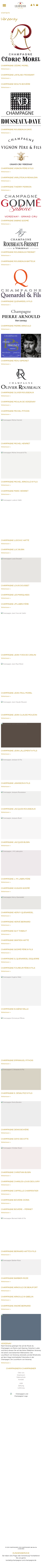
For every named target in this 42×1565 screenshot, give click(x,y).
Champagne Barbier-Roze (14, 1278)
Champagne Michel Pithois (15, 411)
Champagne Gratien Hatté (15, 940)
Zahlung (21, 1386)
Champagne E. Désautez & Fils (16, 1093)
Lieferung (21, 1388)
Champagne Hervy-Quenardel (17, 913)
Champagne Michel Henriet (15, 444)
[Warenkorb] (37, 5)
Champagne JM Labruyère (15, 604)
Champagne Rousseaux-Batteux (18, 261)
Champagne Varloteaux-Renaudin (19, 178)
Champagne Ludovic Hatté (15, 540)
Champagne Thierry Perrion (16, 187)
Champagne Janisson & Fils (15, 783)
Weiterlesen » (6, 69)
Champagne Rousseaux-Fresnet (18, 252)
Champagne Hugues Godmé (15, 888)
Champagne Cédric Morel (15, 66)
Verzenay (6, 1344)
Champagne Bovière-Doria (15, 1200)
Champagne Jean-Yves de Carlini (18, 655)
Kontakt (21, 1379)
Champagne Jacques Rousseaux (18, 809)
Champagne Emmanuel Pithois (17, 1060)
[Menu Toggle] (4, 5)
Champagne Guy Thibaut (14, 931)
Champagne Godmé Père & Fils (17, 949)
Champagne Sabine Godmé (15, 221)
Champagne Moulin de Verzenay (18, 402)
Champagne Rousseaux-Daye (16, 129)
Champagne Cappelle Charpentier (19, 1191)
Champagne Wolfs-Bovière (15, 84)
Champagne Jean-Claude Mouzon (19, 715)
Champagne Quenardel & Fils (16, 301)
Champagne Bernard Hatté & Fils (18, 1251)
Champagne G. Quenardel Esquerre (20, 959)
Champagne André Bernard (16, 1306)
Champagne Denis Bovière (15, 1130)
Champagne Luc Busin (12, 550)
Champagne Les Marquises (15, 595)
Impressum (21, 1375)
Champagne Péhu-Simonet (15, 361)
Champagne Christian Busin (16, 1172)
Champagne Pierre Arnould (16, 326)
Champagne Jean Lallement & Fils (19, 751)
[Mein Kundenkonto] (31, 5)
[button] (34, 5)
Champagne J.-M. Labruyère (15, 879)
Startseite (5, 13)
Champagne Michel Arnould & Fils (19, 482)
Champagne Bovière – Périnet (17, 1209)
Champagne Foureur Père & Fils (18, 968)
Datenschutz (21, 1377)
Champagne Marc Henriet (14, 491)
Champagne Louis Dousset (15, 586)
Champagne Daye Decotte (15, 1139)
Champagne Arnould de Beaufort (19, 1287)
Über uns (21, 1373)
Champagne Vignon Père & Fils (17, 168)
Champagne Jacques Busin (15, 842)
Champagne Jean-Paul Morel (16, 693)
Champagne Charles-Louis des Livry (20, 1182)
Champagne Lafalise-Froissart (17, 75)
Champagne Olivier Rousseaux (17, 393)
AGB (21, 1383)
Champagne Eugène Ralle (15, 1009)
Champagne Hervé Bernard (15, 922)
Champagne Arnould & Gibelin (17, 1297)
